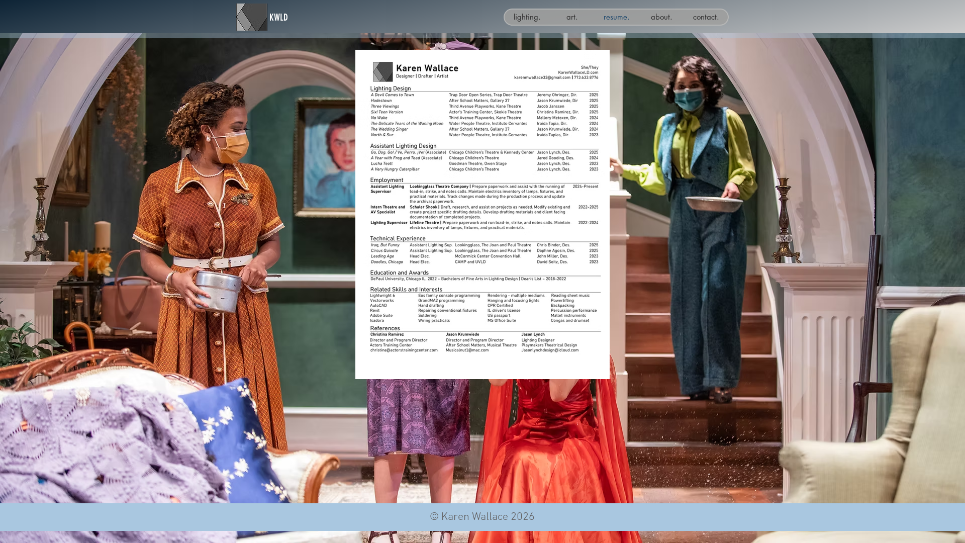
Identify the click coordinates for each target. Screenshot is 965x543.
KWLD (278, 17)
